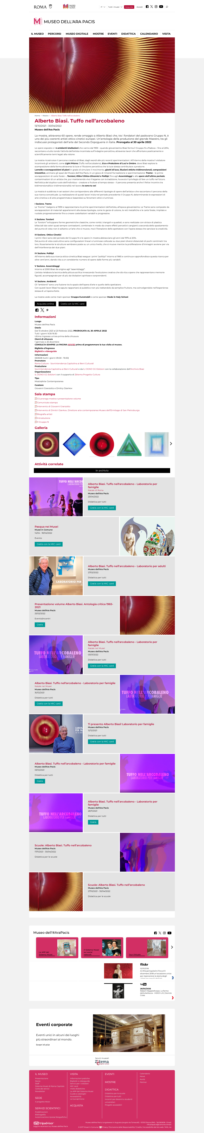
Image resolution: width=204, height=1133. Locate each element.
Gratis (40, 624)
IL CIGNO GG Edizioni (93, 369)
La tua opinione (77, 1099)
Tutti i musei (113, 7)
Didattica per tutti (113, 1096)
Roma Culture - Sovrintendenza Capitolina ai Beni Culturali (64, 363)
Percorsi (54, 33)
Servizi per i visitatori (79, 1083)
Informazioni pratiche (80, 1078)
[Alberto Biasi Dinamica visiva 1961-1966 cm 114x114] (74, 444)
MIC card (74, 1086)
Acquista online (45, 304)
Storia (37, 1081)
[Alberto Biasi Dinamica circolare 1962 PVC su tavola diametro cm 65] (102, 444)
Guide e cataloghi (78, 1094)
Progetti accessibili (113, 1105)
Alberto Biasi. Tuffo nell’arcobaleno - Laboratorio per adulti (127, 566)
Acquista (129, 7)
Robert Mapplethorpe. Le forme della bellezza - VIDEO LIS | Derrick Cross (156, 993)
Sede (38, 1098)
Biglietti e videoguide (46, 351)
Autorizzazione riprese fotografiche (51, 1117)
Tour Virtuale (135, 954)
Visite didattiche (77, 1089)
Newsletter (40, 1091)
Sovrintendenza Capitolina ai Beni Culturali (56, 369)
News (142, 1076)
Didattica (128, 33)
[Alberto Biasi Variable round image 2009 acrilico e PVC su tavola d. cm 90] (47, 444)
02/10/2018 (155, 974)
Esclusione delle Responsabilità (122, 1127)
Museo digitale (77, 33)
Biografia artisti (44, 414)
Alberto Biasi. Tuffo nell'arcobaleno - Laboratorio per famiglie (122, 485)
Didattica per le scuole (115, 1093)
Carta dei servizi (42, 1089)
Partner (143, 1082)
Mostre (98, 33)
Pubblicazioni (41, 1112)
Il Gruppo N (43, 422)
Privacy (105, 1127)
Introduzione (43, 418)
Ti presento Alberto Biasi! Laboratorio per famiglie (121, 724)
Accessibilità (75, 1096)
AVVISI (71, 344)
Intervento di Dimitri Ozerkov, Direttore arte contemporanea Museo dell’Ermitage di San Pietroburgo (88, 410)
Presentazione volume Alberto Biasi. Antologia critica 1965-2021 (74, 606)
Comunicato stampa (47, 402)
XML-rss (168, 1127)
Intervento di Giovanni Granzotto (53, 406)
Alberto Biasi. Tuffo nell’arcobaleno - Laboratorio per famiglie (75, 763)
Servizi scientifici (47, 1108)
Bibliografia (40, 1114)
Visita (166, 33)
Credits (139, 1127)
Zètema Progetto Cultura (87, 374)
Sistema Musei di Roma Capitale (49, 1086)
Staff (37, 1083)
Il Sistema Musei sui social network (91, 952)
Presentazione (41, 1078)
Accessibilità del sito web (153, 1127)
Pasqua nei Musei (46, 526)
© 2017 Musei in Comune (88, 1127)
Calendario (149, 33)
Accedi (140, 7)
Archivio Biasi (137, 369)
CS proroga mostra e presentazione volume (59, 398)
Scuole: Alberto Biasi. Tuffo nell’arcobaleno (63, 845)
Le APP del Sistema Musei (45, 953)
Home (37, 116)
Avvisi (142, 1079)
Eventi (112, 33)
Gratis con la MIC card (72, 304)
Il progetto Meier (42, 1102)
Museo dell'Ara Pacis (69, 21)
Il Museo (37, 33)
